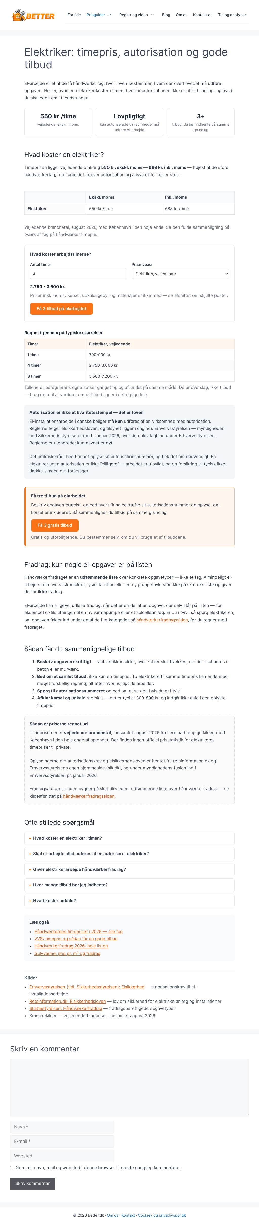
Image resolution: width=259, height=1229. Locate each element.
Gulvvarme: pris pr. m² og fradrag (67, 953)
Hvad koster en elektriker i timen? (67, 838)
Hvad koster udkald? (54, 900)
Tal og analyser (232, 14)
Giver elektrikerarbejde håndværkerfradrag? (79, 869)
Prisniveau (142, 264)
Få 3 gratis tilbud (55, 525)
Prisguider (96, 14)
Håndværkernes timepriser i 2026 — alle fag (78, 931)
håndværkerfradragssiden (162, 619)
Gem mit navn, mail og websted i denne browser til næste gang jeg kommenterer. (99, 1167)
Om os (181, 14)
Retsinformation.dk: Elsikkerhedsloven (67, 1001)
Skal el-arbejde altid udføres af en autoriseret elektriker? (91, 853)
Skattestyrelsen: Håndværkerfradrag (65, 1008)
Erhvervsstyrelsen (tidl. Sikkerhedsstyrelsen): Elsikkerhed (86, 986)
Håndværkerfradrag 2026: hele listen (71, 946)
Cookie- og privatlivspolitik (162, 1215)
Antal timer (40, 264)
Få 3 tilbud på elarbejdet (61, 308)
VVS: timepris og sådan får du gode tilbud (76, 938)
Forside (74, 14)
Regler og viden (133, 14)
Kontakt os (202, 14)
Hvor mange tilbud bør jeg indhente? (70, 884)
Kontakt (128, 1215)
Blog (166, 14)
